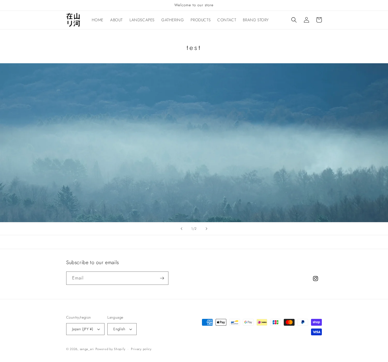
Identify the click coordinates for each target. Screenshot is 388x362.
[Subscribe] (162, 278)
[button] (294, 20)
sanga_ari (87, 349)
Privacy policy (141, 349)
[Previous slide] (181, 228)
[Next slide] (206, 228)
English (119, 329)
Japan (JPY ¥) (82, 329)
